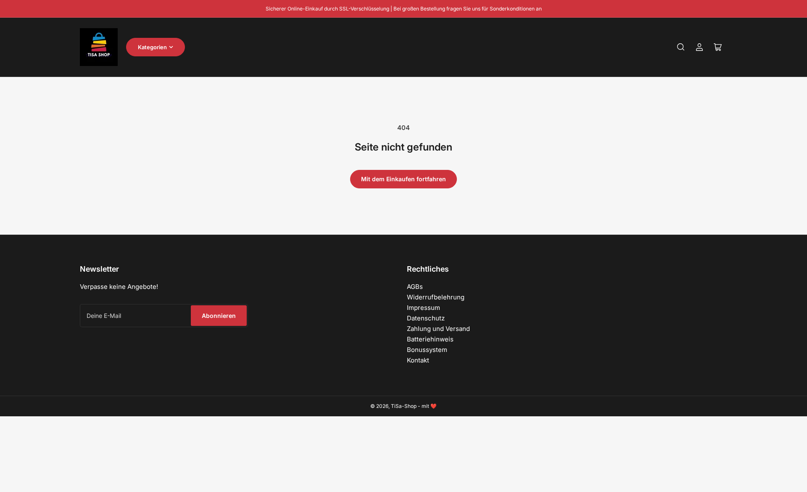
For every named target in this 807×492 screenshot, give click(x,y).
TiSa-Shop (404, 406)
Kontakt (418, 360)
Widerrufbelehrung (435, 297)
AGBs (415, 287)
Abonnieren (219, 315)
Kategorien (152, 47)
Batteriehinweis (430, 339)
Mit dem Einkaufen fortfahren (403, 179)
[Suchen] (681, 47)
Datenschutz (426, 318)
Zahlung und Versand (438, 329)
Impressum (423, 308)
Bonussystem (427, 350)
